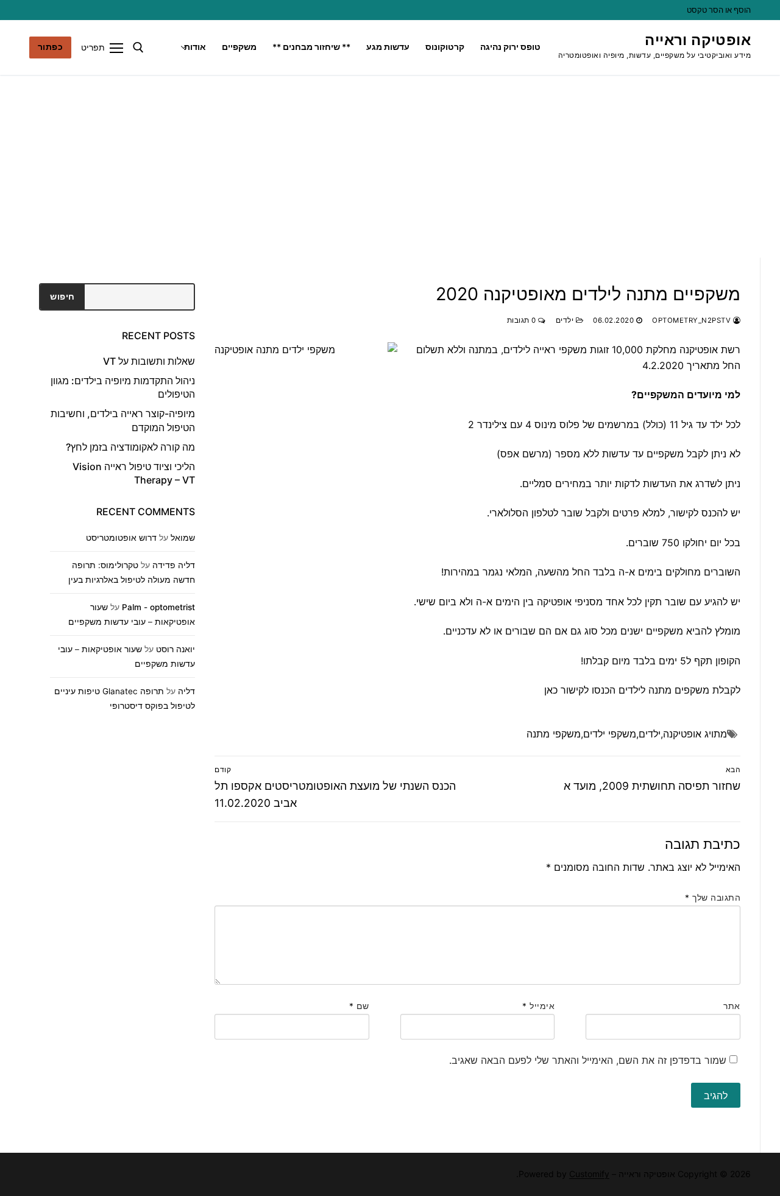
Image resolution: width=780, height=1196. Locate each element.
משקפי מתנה (553, 734)
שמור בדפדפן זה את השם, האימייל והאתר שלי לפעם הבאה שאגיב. (587, 1060)
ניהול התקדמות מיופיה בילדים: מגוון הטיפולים (123, 387)
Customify (589, 1174)
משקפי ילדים (609, 734)
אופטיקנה (682, 734)
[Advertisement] (390, 166)
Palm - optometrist (158, 607)
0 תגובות (523, 320)
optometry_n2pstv (692, 320)
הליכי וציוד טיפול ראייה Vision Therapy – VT (134, 473)
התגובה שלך (712, 897)
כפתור (50, 47)
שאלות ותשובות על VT (149, 361)
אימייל (538, 1006)
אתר (731, 1006)
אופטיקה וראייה (698, 40)
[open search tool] (138, 47)
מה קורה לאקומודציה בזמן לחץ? (130, 447)
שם (359, 1006)
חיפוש (62, 296)
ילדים (566, 320)
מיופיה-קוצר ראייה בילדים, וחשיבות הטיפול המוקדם (123, 420)
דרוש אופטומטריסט (121, 538)
